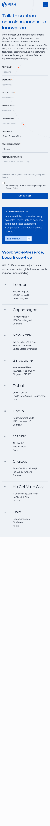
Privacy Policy (12, 188)
